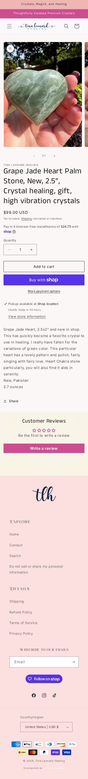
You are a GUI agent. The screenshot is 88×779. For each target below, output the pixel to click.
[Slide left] (34, 156)
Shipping (26, 218)
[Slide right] (54, 156)
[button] (9, 26)
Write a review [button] (44, 448)
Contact (16, 545)
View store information (27, 316)
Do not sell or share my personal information (36, 569)
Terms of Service (23, 623)
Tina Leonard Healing (50, 760)
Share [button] (14, 401)
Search (15, 556)
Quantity (10, 240)
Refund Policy (20, 612)
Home (14, 534)
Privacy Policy (21, 633)
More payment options (44, 291)
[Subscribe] (73, 662)
